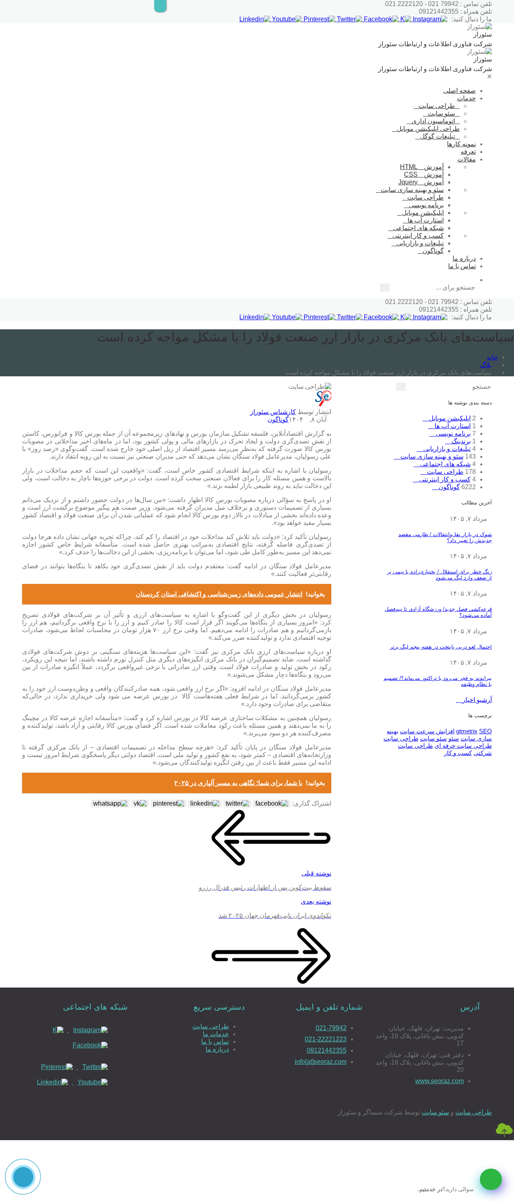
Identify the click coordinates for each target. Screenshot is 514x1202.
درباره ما (464, 258)
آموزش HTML (422, 166)
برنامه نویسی (426, 205)
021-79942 (331, 1027)
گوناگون (433, 250)
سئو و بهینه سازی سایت (412, 189)
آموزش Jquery (421, 182)
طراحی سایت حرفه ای (463, 745)
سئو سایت (441, 113)
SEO (485, 731)
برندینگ (460, 441)
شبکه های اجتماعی (418, 227)
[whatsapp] (491, 1179)
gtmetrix (466, 731)
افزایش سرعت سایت (427, 731)
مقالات (466, 159)
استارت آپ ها (426, 220)
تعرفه (468, 151)
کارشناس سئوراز (273, 411)
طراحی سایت (436, 105)
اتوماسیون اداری (433, 121)
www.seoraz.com (439, 1081)
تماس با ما (462, 266)
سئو (454, 738)
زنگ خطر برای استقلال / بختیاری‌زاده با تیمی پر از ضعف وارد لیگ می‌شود (439, 575)
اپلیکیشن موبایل (423, 212)
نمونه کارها (461, 144)
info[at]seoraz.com (321, 1061)
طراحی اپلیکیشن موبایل (428, 128)
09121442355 (327, 1050)
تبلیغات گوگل (437, 136)
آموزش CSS (424, 174)
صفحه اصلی (459, 90)
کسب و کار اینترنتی (418, 235)
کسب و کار (458, 752)
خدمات (466, 98)
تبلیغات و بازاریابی (420, 243)
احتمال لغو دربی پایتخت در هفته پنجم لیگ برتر (441, 647)
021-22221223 (326, 1039)
